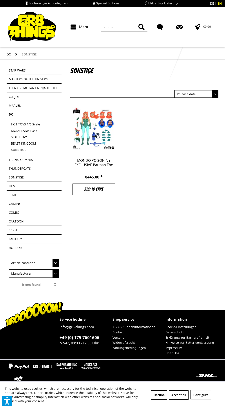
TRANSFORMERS (21, 160)
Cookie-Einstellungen (180, 327)
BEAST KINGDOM (23, 143)
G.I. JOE (14, 97)
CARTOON (16, 221)
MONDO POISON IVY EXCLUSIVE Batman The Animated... (93, 162)
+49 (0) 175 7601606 (79, 337)
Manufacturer (21, 273)
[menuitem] (79, 35)
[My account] (179, 35)
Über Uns (172, 353)
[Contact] (160, 35)
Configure (200, 395)
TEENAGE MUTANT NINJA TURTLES (34, 88)
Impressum (173, 348)
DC (11, 114)
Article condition (23, 263)
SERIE (13, 195)
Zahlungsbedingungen (129, 348)
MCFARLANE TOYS (24, 131)
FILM (12, 186)
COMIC (14, 212)
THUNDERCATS (20, 168)
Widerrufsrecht (123, 342)
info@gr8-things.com (77, 327)
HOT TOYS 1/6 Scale (25, 124)
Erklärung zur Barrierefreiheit (187, 337)
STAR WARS (17, 70)
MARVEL (15, 105)
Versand (118, 337)
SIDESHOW (19, 137)
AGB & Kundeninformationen (133, 327)
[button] (7, 401)
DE (212, 3)
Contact (118, 332)
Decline (159, 395)
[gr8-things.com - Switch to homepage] (32, 27)
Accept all (178, 395)
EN (220, 3)
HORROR (15, 248)
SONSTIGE (18, 150)
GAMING (15, 204)
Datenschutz (174, 332)
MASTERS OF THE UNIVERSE (29, 79)
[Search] (141, 27)
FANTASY (15, 239)
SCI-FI (13, 230)
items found (31, 285)
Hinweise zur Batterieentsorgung (189, 342)
